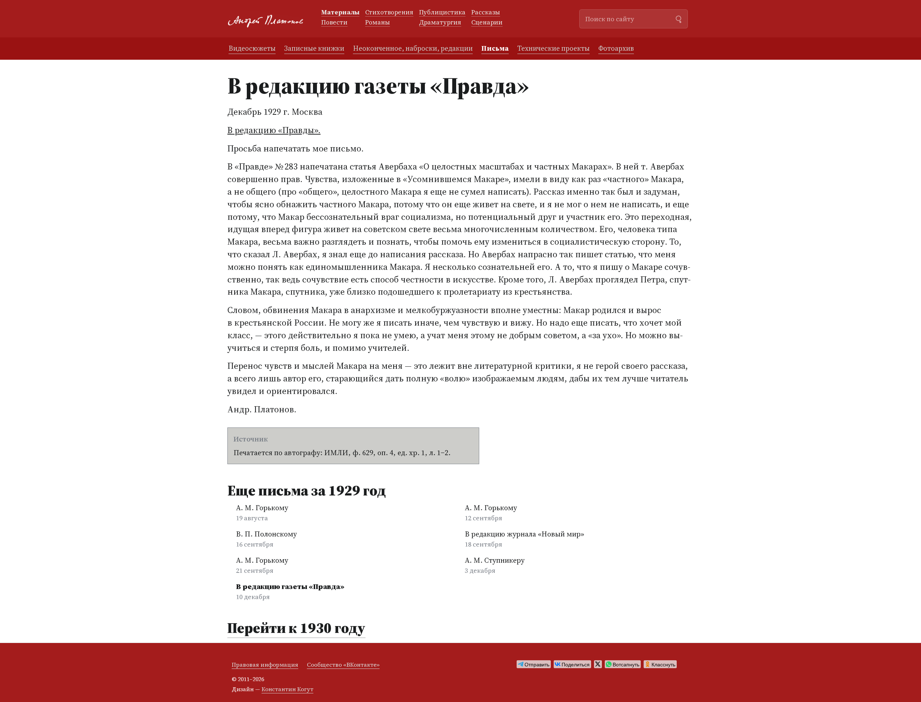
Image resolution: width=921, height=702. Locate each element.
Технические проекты (553, 48)
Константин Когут (287, 689)
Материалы (340, 13)
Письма (495, 48)
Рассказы (485, 13)
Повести (334, 23)
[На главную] (268, 19)
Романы (377, 23)
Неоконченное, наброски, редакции (413, 48)
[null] (534, 664)
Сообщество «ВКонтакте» (343, 665)
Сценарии (487, 23)
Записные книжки (314, 48)
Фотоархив (616, 48)
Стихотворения (389, 13)
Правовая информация (265, 665)
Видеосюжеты (252, 48)
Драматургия (440, 23)
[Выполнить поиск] (678, 18)
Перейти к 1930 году (296, 628)
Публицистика (442, 13)
